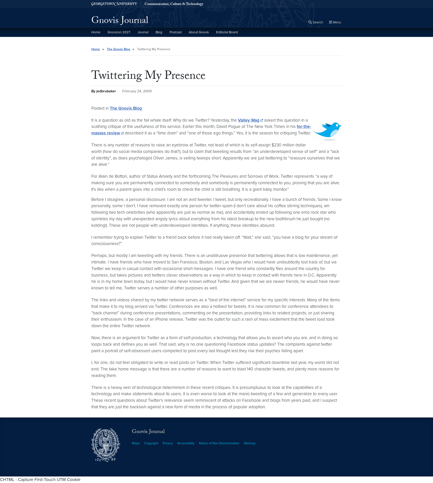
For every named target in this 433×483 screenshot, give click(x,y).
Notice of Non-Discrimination (219, 443)
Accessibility (185, 443)
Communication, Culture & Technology (174, 4)
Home (95, 32)
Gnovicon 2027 (119, 32)
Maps (136, 443)
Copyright (151, 443)
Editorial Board (227, 32)
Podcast (176, 32)
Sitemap (249, 443)
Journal (143, 32)
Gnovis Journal (119, 21)
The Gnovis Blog (118, 49)
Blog (159, 32)
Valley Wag (248, 120)
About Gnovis (199, 32)
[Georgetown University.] (114, 4)
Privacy (168, 443)
